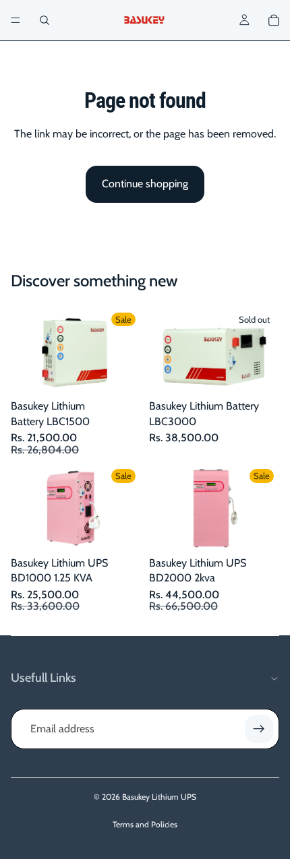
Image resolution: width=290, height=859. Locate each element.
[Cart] (274, 20)
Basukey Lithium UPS (159, 797)
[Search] (44, 20)
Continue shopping (145, 183)
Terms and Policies (145, 824)
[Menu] (15, 20)
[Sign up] (259, 729)
